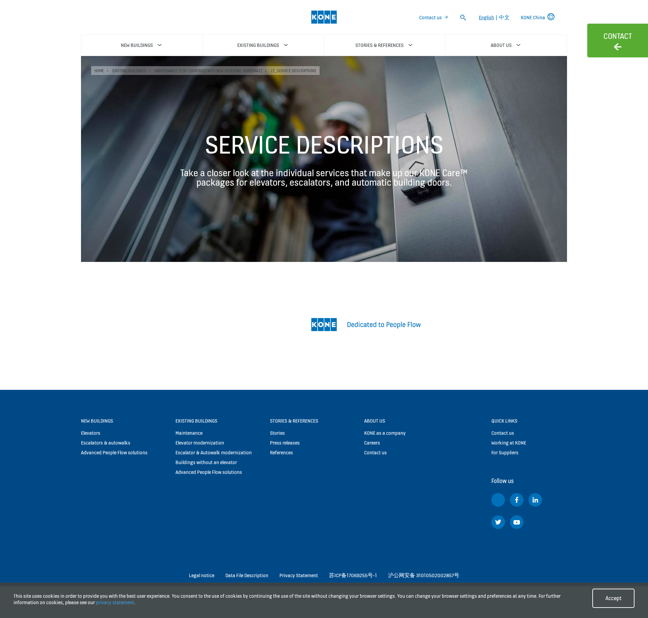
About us (374, 421)
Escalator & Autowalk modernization (214, 452)
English (486, 17)
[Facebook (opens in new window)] (516, 500)
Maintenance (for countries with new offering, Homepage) (208, 70)
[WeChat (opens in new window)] (498, 500)
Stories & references (294, 421)
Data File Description (246, 575)
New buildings (97, 421)
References (281, 452)
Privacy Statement (298, 575)
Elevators (90, 433)
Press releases (285, 442)
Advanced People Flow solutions (114, 452)
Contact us (430, 17)
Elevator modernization (200, 442)
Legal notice (201, 575)
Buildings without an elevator (206, 462)
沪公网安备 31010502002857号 (423, 575)
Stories (277, 433)
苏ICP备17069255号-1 (353, 575)
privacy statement (115, 602)
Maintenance (189, 433)
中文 (504, 17)
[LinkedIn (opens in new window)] (535, 500)
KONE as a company (385, 433)
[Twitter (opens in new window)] (498, 522)
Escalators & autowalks (105, 442)
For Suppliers (504, 452)
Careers (372, 442)
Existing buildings (129, 70)
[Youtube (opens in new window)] (516, 522)
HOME (99, 70)
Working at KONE (508, 442)
